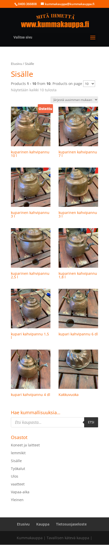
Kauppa (42, 524)
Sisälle (16, 460)
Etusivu (16, 63)
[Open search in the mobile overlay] (54, 422)
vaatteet (18, 484)
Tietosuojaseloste (71, 524)
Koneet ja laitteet (25, 445)
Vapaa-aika (20, 491)
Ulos (14, 476)
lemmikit (18, 452)
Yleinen (17, 499)
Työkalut (18, 468)
